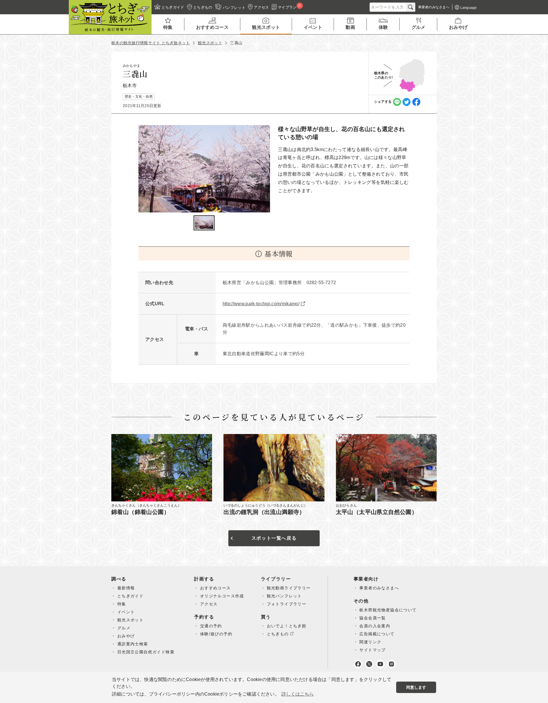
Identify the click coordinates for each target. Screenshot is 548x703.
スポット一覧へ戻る (274, 538)
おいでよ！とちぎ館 (287, 626)
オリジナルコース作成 (222, 596)
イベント (126, 612)
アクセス (209, 604)
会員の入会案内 (374, 626)
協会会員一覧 (372, 618)
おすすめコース (215, 588)
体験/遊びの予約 (216, 634)
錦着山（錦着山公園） (140, 512)
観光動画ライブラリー (289, 588)
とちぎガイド (130, 596)
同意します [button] (416, 687)
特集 (121, 604)
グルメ (123, 628)
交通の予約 (211, 626)
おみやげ (126, 636)
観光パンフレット (284, 596)
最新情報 (126, 588)
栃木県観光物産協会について (387, 610)
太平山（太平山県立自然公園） (377, 512)
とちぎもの (278, 634)
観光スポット (210, 43)
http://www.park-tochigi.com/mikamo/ (261, 303)
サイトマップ (372, 650)
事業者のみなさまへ (379, 588)
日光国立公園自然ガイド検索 (145, 652)
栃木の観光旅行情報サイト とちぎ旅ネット (150, 43)
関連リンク (370, 642)
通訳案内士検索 (132, 644)
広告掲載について (376, 634)
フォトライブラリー (287, 604)
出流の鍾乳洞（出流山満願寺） (264, 512)
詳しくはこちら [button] (297, 694)
